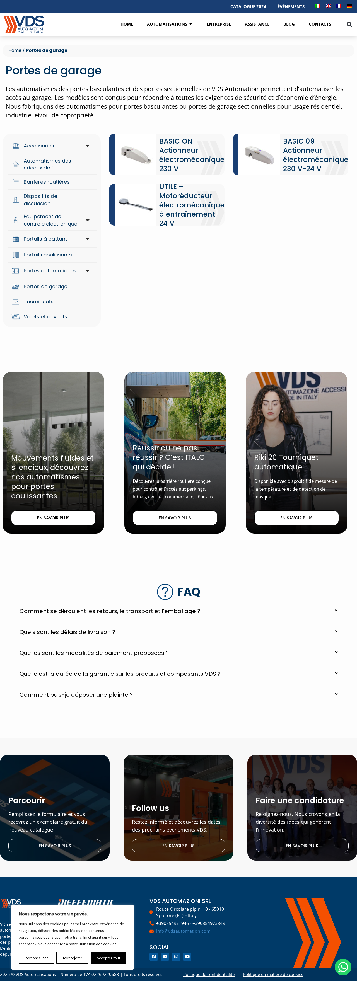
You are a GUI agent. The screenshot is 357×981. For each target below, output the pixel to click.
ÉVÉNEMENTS (291, 6)
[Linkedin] (165, 957)
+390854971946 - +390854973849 (190, 923)
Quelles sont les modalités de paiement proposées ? (94, 653)
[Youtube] (187, 957)
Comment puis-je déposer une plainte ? (76, 695)
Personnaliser (36, 957)
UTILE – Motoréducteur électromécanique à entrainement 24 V (192, 205)
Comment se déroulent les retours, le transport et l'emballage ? (110, 611)
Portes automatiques (50, 270)
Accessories (39, 145)
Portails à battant (45, 238)
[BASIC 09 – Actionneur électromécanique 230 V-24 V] (259, 154)
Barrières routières (47, 181)
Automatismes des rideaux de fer (47, 164)
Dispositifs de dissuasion (40, 200)
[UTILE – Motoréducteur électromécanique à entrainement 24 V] (135, 205)
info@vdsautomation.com (183, 931)
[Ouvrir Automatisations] (191, 24)
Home (14, 50)
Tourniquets (39, 301)
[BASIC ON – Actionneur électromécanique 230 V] (135, 154)
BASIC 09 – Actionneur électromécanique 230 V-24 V (315, 155)
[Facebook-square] (153, 957)
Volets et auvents (45, 316)
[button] (349, 24)
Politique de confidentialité (209, 974)
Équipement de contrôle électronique (50, 220)
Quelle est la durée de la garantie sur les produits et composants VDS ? (120, 674)
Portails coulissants (48, 254)
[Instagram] (176, 957)
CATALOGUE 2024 (248, 6)
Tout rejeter (72, 957)
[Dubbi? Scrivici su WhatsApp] (343, 967)
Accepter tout (108, 957)
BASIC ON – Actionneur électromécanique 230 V (192, 155)
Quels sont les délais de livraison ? (67, 632)
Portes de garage (45, 286)
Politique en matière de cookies (273, 974)
